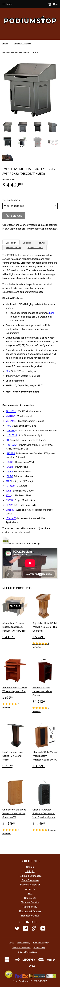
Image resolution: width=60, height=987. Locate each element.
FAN (8, 371)
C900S (9, 500)
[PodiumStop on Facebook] (25, 929)
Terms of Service (30, 902)
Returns (41, 242)
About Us (30, 889)
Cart (55, 4)
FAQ (30, 893)
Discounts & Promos (30, 911)
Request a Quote (35, 247)
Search (30, 866)
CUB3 (10, 461)
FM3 (9, 425)
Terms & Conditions (21, 947)
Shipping (27, 242)
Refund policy (30, 906)
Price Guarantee (13, 247)
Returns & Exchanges (30, 875)
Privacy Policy (23, 942)
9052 (8, 490)
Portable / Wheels (22, 43)
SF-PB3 (11, 453)
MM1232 (10, 416)
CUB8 (10, 476)
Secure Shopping (41, 942)
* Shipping (30, 871)
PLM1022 (11, 411)
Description (11, 242)
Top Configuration (11, 200)
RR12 (9, 504)
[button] (40, 643)
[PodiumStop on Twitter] (17, 929)
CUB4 (10, 466)
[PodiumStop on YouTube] (42, 929)
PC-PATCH (12, 444)
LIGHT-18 (12, 435)
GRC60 (11, 485)
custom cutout (9, 532)
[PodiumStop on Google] (34, 929)
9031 (8, 495)
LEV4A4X (11, 518)
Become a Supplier (30, 884)
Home (5, 43)
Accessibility (39, 947)
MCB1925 (11, 420)
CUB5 (10, 471)
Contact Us (30, 897)
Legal (11, 942)
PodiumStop (31, 952)
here (51, 312)
